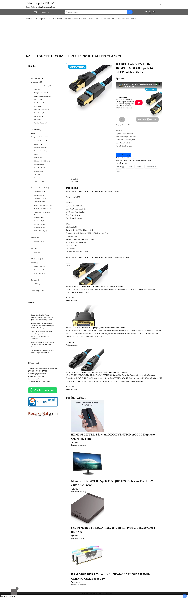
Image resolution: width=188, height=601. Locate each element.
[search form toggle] (160, 5)
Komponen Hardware (135, 160)
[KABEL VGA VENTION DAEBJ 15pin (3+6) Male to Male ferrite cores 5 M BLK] (85, 315)
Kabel (125, 160)
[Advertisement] (94, 37)
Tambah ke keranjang (123, 155)
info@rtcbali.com (40, 374)
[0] (14, 592)
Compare (130, 158)
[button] (67, 63)
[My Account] (146, 12)
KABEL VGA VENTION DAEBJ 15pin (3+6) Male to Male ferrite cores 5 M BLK (96, 328)
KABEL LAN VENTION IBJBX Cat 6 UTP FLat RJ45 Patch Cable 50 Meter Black (97, 372)
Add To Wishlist (121, 158)
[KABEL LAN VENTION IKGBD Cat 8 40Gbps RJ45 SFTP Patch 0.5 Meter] (89, 274)
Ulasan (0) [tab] (74, 181)
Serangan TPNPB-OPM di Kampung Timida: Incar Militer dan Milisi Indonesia (42, 344)
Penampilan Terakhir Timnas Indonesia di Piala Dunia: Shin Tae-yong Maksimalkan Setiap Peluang (42, 317)
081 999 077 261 (42, 371)
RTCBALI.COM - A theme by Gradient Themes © (94, 593)
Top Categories (43, 12)
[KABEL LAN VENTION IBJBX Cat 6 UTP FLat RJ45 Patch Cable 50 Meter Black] (85, 360)
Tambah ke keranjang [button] (78, 445)
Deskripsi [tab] (74, 179)
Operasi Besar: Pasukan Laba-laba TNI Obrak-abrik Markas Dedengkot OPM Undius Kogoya (42, 325)
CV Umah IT (46, 381)
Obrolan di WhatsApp (44, 390)
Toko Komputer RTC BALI (41, 3)
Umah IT (41, 376)
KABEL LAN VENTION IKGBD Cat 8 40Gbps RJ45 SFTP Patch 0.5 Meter (94, 286)
